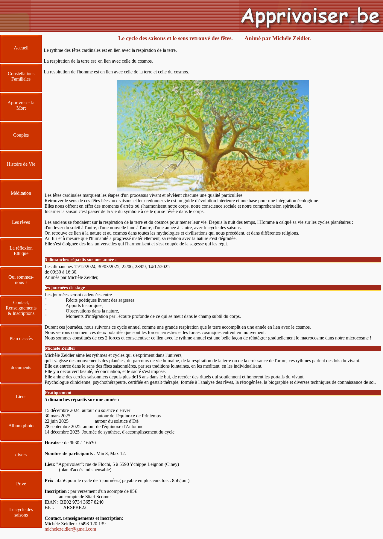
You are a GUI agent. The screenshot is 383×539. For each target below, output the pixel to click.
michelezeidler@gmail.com (70, 529)
